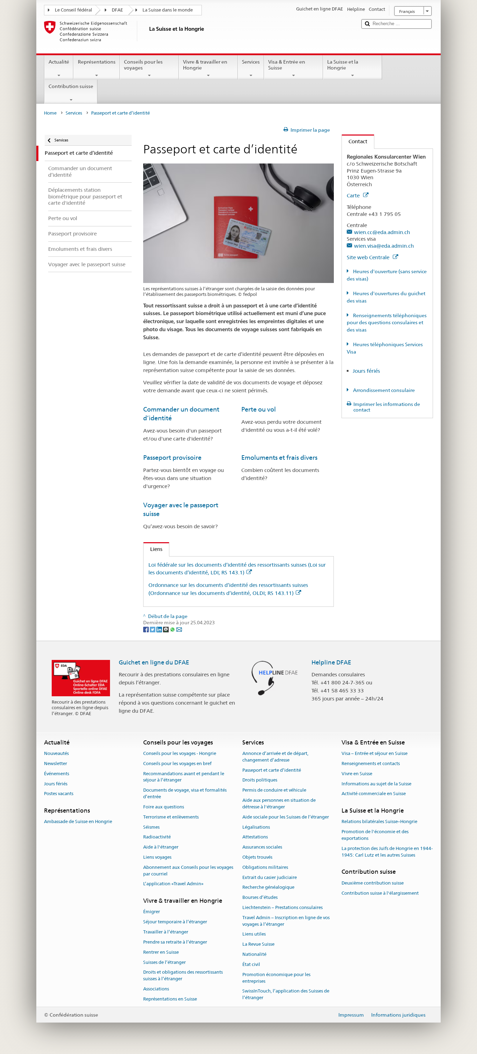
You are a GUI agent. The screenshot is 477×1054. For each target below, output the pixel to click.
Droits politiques (259, 780)
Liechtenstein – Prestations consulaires (282, 907)
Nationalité (254, 954)
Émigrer (151, 912)
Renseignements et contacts (371, 763)
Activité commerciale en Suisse (374, 794)
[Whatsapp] (173, 629)
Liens (153, 549)
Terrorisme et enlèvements (171, 817)
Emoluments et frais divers (279, 457)
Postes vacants (58, 794)
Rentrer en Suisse (161, 952)
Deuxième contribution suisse (373, 883)
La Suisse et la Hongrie (342, 65)
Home (50, 113)
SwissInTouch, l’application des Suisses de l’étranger (285, 995)
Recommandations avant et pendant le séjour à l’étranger (183, 777)
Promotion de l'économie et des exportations (375, 835)
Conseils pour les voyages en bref (177, 763)
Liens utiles (254, 934)
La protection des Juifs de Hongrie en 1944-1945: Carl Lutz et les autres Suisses (387, 852)
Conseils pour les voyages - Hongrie (179, 753)
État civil (251, 964)
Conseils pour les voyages (143, 65)
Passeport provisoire (172, 457)
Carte (354, 195)
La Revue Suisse (258, 944)
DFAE (117, 10)
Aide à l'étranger (160, 847)
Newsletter (55, 763)
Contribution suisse (71, 86)
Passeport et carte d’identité (271, 770)
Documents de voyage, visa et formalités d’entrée (185, 794)
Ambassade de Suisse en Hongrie (78, 821)
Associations (156, 988)
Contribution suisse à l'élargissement (380, 893)
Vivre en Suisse (357, 773)
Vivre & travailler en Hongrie (205, 65)
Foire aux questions (163, 806)
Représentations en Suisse (170, 999)
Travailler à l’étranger (165, 932)
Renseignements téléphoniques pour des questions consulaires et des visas (387, 323)
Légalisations (256, 827)
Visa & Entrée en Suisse (286, 65)
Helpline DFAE (331, 662)
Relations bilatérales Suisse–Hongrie (379, 821)
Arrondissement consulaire (383, 390)
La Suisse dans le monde (167, 10)
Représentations (97, 62)
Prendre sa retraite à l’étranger (175, 942)
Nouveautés (56, 753)
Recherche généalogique (268, 887)
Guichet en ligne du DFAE (154, 662)
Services (251, 62)
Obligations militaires (265, 867)
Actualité (59, 62)
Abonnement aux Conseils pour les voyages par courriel (188, 871)
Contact (354, 141)
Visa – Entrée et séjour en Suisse (375, 753)
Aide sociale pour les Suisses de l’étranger (285, 817)
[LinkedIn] (159, 629)
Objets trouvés (257, 857)
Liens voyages (157, 857)
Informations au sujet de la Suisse (376, 783)
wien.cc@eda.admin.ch (382, 232)
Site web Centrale (369, 257)
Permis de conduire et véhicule (274, 790)
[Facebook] (146, 629)
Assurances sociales (262, 847)
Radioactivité (157, 837)
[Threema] (166, 629)
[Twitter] (153, 629)
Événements (56, 773)
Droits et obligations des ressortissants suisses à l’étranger (183, 976)
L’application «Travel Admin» (173, 884)
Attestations (255, 837)
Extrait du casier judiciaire (269, 877)
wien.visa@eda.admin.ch (384, 245)
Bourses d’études (260, 897)
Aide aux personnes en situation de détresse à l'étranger (279, 803)
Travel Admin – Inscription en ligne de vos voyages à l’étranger (286, 921)
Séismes (151, 827)
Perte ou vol (258, 409)
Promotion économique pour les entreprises (276, 978)
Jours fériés (366, 371)
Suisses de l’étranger (164, 962)
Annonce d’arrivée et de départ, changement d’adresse (275, 757)
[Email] (179, 629)
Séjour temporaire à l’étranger (175, 922)
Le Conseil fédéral (73, 10)
